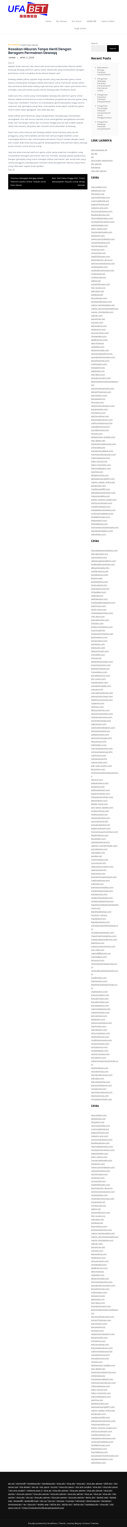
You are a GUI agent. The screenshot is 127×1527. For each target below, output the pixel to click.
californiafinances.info (101, 423)
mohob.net (96, 658)
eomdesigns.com (99, 849)
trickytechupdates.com (102, 513)
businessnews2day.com (102, 887)
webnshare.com (98, 724)
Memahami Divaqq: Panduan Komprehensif (104, 71)
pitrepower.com (98, 486)
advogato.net (97, 291)
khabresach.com (99, 520)
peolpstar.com (98, 235)
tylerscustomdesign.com (103, 239)
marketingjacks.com (101, 506)
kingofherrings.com (100, 360)
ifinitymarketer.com (100, 1033)
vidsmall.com (97, 884)
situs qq (47, 1490)
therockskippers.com (101, 468)
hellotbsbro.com (99, 745)
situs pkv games (99, 171)
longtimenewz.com (100, 1043)
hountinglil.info (98, 630)
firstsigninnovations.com (103, 222)
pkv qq (11, 1483)
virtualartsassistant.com (102, 932)
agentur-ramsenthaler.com (104, 846)
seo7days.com (98, 374)
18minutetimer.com (100, 710)
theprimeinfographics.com (104, 936)
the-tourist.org (98, 288)
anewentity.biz (98, 367)
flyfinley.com (97, 623)
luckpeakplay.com (99, 1050)
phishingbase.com (99, 1068)
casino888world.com (101, 953)
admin (12, 57)
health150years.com (100, 256)
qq (92, 157)
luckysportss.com (99, 1047)
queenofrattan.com (100, 793)
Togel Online (80, 28)
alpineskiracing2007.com (103, 479)
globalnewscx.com (100, 783)
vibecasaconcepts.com (102, 866)
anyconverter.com (100, 333)
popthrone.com (98, 606)
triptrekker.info (98, 852)
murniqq (70, 1501)
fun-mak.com (97, 950)
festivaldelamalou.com (102, 218)
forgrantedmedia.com (101, 232)
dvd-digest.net (98, 440)
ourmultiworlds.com (100, 197)
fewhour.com (97, 707)
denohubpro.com (99, 800)
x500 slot (108, 1483)
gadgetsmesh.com (100, 734)
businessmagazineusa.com (104, 877)
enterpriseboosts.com (101, 301)
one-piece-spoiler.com (102, 807)
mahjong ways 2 (34, 1490)
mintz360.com (98, 654)
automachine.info (99, 821)
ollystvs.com (97, 780)
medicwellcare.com (100, 880)
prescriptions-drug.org (101, 260)
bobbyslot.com (98, 648)
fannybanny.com (99, 1030)
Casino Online (107, 21)
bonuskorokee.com (100, 1002)
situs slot (97, 1487)
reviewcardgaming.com (102, 901)
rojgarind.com (97, 703)
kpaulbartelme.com (100, 922)
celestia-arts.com (99, 208)
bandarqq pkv (34, 1483)
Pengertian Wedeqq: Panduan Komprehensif (104, 125)
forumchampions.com (101, 211)
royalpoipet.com (99, 977)
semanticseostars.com (102, 714)
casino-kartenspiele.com (103, 305)
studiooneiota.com (100, 811)
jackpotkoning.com (100, 1037)
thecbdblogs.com (99, 524)
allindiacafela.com (100, 475)
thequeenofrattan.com (102, 797)
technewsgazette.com (102, 354)
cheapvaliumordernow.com (104, 939)
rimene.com (97, 433)
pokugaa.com (97, 1078)
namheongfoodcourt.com (103, 454)
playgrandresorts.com (101, 1085)
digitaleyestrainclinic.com (103, 492)
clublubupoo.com (99, 991)
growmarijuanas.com (101, 720)
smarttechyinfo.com (101, 665)
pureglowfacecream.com (103, 357)
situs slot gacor (66, 1487)
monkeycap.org (98, 277)
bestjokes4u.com (99, 637)
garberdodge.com (99, 225)
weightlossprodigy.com (102, 661)
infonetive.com (98, 413)
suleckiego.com (98, 534)
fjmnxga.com (97, 402)
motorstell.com (98, 253)
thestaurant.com (99, 981)
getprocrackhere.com (101, 1023)
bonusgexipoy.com (100, 1005)
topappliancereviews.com (103, 510)
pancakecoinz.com (100, 620)
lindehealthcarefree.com (103, 564)
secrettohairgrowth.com (102, 388)
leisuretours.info (98, 741)
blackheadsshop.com (101, 911)
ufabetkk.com (97, 347)
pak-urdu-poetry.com (101, 766)
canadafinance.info (100, 426)
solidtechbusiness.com (102, 898)
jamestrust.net (98, 319)
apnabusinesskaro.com (102, 531)
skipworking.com (99, 326)
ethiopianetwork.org (100, 731)
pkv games (33, 45)
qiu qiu (94, 153)
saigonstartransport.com (103, 406)
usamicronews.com (100, 1054)
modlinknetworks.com (101, 1040)
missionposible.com (100, 496)
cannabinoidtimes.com (102, 693)
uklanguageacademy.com (103, 561)
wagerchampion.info (101, 828)
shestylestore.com (100, 1096)
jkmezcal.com (97, 960)
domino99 (21, 1483)
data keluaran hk (99, 150)
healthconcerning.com (102, 700)
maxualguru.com (99, 672)
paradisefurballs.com (101, 686)
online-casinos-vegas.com (104, 499)
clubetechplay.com (100, 1012)
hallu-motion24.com (101, 465)
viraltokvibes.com (99, 267)
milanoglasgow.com (100, 458)
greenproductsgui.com (102, 696)
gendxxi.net (96, 856)
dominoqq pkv (93, 1501)
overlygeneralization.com (103, 727)
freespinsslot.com (99, 682)
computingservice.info (102, 752)
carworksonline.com (100, 242)
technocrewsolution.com (103, 263)
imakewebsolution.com (102, 613)
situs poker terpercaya (101, 160)
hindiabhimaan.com (100, 517)
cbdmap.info (97, 595)
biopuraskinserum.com (102, 420)
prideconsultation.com (102, 627)
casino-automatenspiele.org (104, 308)
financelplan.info (99, 585)
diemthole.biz (97, 343)
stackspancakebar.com (102, 451)
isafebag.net (97, 294)
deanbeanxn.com (99, 599)
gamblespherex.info (100, 842)
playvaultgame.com (100, 1082)
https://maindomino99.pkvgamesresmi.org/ (43, 1508)
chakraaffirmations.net (102, 634)
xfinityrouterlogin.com (101, 503)
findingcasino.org (99, 814)
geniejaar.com (98, 644)
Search (94, 43)
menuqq (60, 1501)
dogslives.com (98, 786)
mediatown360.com (100, 489)
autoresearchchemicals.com (105, 527)
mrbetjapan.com (99, 364)
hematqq (80, 1501)
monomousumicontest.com (104, 832)
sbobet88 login (32, 1501)
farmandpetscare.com (102, 748)
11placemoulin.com (100, 651)
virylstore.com (98, 249)
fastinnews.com (98, 1026)
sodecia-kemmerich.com (103, 946)
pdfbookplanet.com (100, 790)
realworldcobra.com (100, 818)
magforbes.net (98, 274)
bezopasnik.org (98, 399)
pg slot (54, 1487)
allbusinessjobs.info (100, 568)
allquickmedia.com (100, 350)
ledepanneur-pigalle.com (103, 437)
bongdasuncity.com (100, 675)
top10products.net (99, 571)
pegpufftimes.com (100, 204)
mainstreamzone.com (101, 717)
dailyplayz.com (98, 1019)
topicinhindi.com (99, 557)
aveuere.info (97, 689)
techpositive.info (99, 759)
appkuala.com (98, 371)
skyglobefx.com (98, 839)
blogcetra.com (98, 769)
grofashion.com (98, 1057)
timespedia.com (99, 336)
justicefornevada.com (101, 738)
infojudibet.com (98, 592)
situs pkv (61, 1483)
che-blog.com (98, 616)
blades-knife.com (99, 804)
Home (48, 21)
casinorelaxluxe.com (101, 1009)
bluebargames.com (100, 215)
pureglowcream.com (101, 378)
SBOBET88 (91, 21)
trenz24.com (97, 322)
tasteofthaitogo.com (101, 392)
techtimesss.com (99, 246)
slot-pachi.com (98, 679)
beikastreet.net (98, 190)
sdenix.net (96, 281)
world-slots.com (99, 609)
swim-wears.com (99, 228)
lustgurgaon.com (99, 641)
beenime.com (97, 943)
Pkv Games (61, 21)
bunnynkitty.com (99, 395)
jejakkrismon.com (99, 340)
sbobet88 (18, 1501)
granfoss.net (97, 472)
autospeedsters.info (100, 825)
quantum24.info (99, 870)
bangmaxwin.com (99, 409)
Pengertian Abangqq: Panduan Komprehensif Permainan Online (104, 85)
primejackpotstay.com (102, 1075)
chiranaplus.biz (98, 447)
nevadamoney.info (100, 430)
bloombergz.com (99, 298)
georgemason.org (99, 554)
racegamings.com (100, 1071)
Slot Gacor (77, 21)
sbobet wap (102, 1497)
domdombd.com (99, 1016)
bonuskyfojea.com (100, 998)
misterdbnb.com (99, 957)
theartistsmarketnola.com (103, 444)
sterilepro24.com (99, 894)
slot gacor (44, 1487)
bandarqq (95, 167)
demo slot (90, 1497)
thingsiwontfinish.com (101, 1099)
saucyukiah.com (99, 187)
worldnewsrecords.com (102, 891)
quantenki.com (98, 873)
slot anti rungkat (83, 1487)
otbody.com (97, 315)
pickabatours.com (99, 575)
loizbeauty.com (98, 329)
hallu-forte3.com (99, 461)
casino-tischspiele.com (102, 312)
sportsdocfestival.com (101, 1092)
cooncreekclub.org (100, 201)
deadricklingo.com (100, 835)
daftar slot (55, 1504)
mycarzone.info (98, 863)
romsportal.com (98, 1089)
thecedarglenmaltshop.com (104, 550)
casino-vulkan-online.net (103, 482)
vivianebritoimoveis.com (102, 270)
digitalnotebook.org (100, 668)
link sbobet (25, 1487)
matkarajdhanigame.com (103, 602)
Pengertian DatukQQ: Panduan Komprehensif (104, 98)
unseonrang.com (99, 762)
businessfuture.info (100, 588)
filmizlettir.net (97, 194)
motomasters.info (99, 859)
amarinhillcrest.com (100, 284)
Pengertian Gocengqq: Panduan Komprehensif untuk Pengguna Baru (104, 112)
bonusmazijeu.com (100, 995)
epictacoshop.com (100, 416)
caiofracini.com (98, 755)
